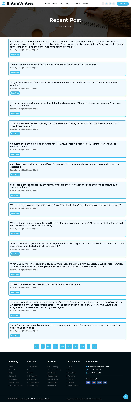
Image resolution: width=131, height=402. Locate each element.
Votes (48, 399)
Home (47, 4)
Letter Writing (33, 385)
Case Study (52, 385)
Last (94, 346)
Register (71, 370)
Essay (31, 373)
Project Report (53, 376)
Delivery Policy (14, 382)
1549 (75, 346)
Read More (15, 55)
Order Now (123, 4)
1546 (55, 346)
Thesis (31, 370)
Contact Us (12, 376)
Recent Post (68, 26)
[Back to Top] (125, 396)
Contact (85, 4)
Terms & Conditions (15, 385)
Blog (67, 4)
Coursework (33, 376)
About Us (12, 370)
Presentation (52, 382)
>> (88, 346)
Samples (71, 382)
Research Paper (34, 382)
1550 (82, 346)
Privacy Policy (13, 379)
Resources (71, 376)
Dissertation (33, 379)
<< (42, 346)
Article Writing (53, 367)
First (36, 346)
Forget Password (73, 385)
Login (70, 367)
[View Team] (103, 3)
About (54, 4)
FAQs (61, 4)
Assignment (33, 367)
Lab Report (52, 373)
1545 (48, 346)
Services (75, 4)
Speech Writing (53, 379)
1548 (69, 346)
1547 (62, 346)
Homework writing (54, 370)
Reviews (70, 379)
